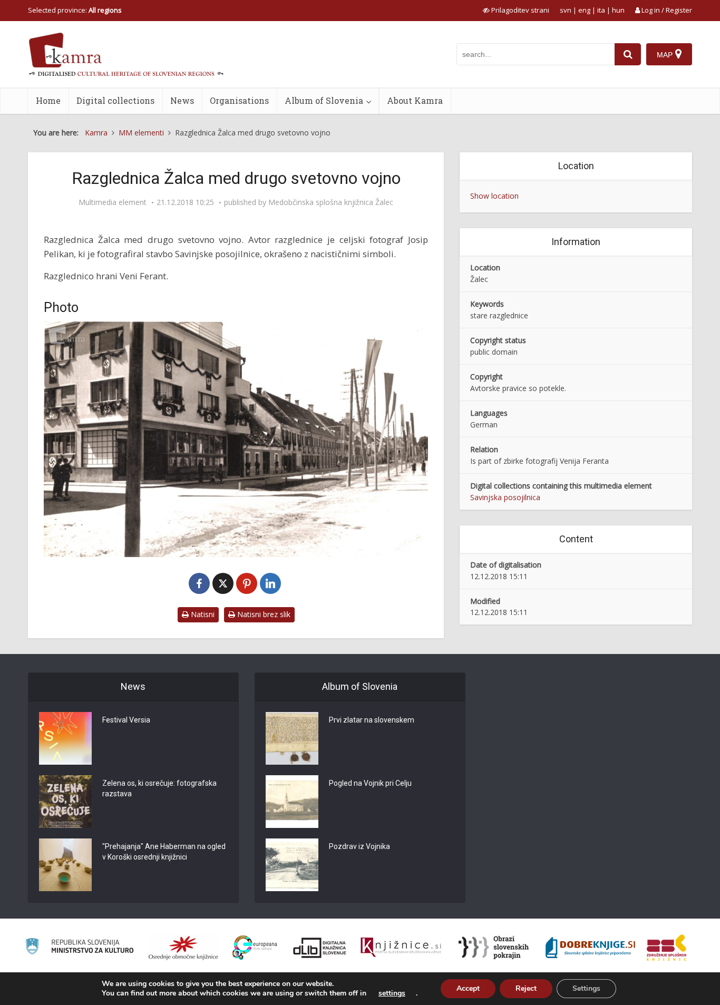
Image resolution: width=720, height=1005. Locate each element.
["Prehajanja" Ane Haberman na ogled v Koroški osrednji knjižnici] (65, 864)
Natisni (202, 614)
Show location (494, 196)
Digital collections (115, 100)
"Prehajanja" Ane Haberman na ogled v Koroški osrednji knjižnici (164, 851)
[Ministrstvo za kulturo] (79, 947)
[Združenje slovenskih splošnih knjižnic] (401, 947)
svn (565, 10)
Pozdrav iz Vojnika (359, 846)
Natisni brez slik (262, 614)
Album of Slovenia (324, 100)
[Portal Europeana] (254, 947)
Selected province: (75, 10)
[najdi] (628, 54)
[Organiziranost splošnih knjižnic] (183, 947)
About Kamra (415, 100)
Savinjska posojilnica (505, 497)
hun (618, 10)
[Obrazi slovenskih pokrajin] (493, 947)
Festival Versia (126, 720)
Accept (468, 988)
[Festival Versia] (65, 738)
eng (584, 10)
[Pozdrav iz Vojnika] (292, 864)
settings (391, 993)
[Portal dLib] (320, 947)
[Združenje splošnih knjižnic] (666, 947)
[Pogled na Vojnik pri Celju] (292, 801)
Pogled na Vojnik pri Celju (370, 783)
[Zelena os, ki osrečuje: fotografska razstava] (65, 801)
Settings (586, 988)
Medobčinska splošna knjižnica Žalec (330, 202)
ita (601, 10)
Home (48, 100)
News (182, 100)
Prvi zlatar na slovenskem (371, 720)
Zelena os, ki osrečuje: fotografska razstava (159, 788)
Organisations (239, 100)
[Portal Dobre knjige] (590, 947)
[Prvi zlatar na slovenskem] (292, 738)
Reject (526, 988)
